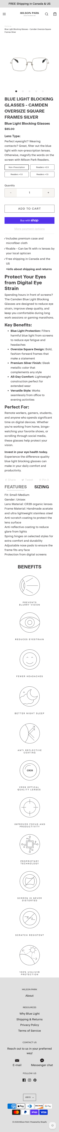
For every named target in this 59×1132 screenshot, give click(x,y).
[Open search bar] (46, 14)
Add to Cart (29, 208)
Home (7, 26)
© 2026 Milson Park (20, 1122)
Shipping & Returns (29, 1019)
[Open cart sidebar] (55, 14)
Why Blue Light (30, 1013)
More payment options (29, 229)
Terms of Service (29, 1030)
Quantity (10, 185)
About (29, 995)
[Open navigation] (4, 14)
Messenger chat (42, 1065)
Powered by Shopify (38, 1122)
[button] (29, 63)
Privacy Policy (29, 1025)
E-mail (17, 1065)
